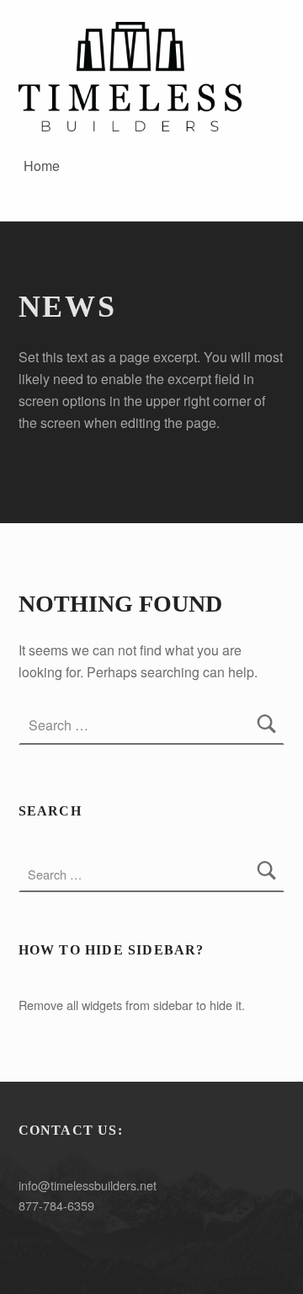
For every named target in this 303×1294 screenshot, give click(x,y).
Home (42, 165)
